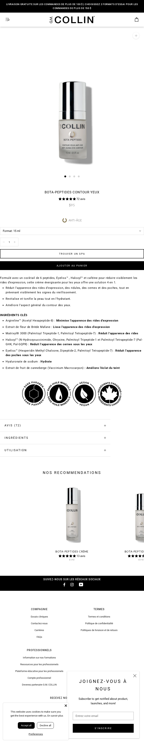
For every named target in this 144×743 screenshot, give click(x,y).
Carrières (39, 630)
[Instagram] (72, 584)
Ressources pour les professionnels (39, 664)
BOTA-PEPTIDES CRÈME (72, 551)
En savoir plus (55, 715)
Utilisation (15, 450)
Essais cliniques (39, 616)
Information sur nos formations (39, 657)
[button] (67, 199)
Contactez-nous (39, 623)
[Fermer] (134, 675)
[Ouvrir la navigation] (7, 20)
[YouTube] (81, 584)
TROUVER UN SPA (72, 253)
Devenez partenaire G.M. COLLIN (39, 684)
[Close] (66, 705)
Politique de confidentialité (99, 623)
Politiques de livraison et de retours (99, 630)
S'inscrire (103, 728)
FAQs (39, 637)
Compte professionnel (39, 677)
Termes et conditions (99, 616)
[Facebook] (63, 584)
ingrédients (16, 438)
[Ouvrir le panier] (136, 19)
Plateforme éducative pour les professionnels (39, 671)
